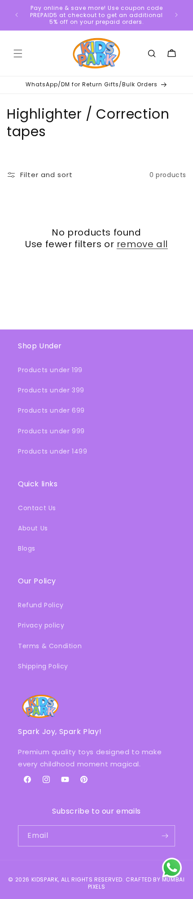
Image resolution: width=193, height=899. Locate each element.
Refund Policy (41, 605)
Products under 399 (51, 390)
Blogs (26, 548)
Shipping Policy (43, 666)
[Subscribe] (165, 835)
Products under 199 (50, 369)
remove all (142, 244)
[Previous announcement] (16, 15)
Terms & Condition (50, 645)
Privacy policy (41, 625)
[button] (18, 53)
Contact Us (37, 507)
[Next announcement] (176, 15)
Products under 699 (51, 410)
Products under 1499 (52, 451)
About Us (33, 528)
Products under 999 (51, 431)
